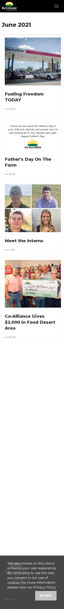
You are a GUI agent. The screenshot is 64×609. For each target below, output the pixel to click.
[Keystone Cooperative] (9, 6)
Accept (46, 595)
